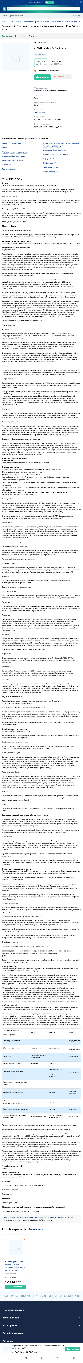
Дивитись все (35, 1229)
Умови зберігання (50, 172)
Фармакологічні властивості (14, 156)
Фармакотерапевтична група (14, 152)
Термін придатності (51, 167)
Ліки (12, 22)
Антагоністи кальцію (72, 22)
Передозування (50, 159)
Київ (44, 42)
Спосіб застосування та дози (55, 154)
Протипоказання (9, 169)
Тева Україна (39, 112)
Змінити (76, 16)
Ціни (17, 36)
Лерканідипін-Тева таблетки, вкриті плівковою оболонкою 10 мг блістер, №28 (36, 1218)
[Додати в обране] (24, 1239)
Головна (9, 1360)
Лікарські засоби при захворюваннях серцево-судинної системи (39, 22)
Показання (6, 165)
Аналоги (32, 36)
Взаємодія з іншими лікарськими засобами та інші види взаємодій (61, 144)
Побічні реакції (49, 163)
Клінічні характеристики (12, 161)
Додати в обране (63, 77)
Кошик (41, 1360)
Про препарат (7, 36)
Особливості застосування (54, 150)
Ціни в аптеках (42, 77)
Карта (24, 36)
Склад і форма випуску (11, 143)
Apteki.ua (5, 22)
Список (57, 1360)
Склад (4, 148)
